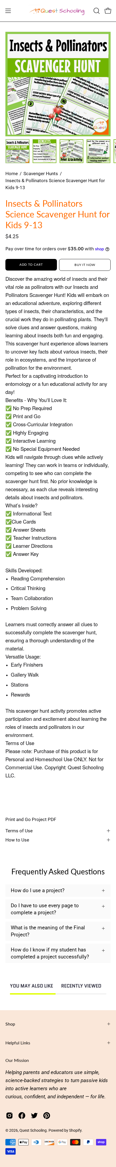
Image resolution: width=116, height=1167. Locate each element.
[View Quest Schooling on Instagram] (9, 1115)
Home (11, 173)
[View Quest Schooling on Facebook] (22, 1115)
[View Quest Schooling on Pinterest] (47, 1115)
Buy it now (84, 265)
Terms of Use (19, 830)
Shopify (75, 1130)
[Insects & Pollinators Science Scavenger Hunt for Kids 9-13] (17, 151)
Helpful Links (17, 1042)
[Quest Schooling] (58, 11)
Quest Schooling (33, 1130)
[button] (96, 11)
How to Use (17, 840)
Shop (10, 1023)
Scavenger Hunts (40, 173)
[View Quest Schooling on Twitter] (34, 1115)
